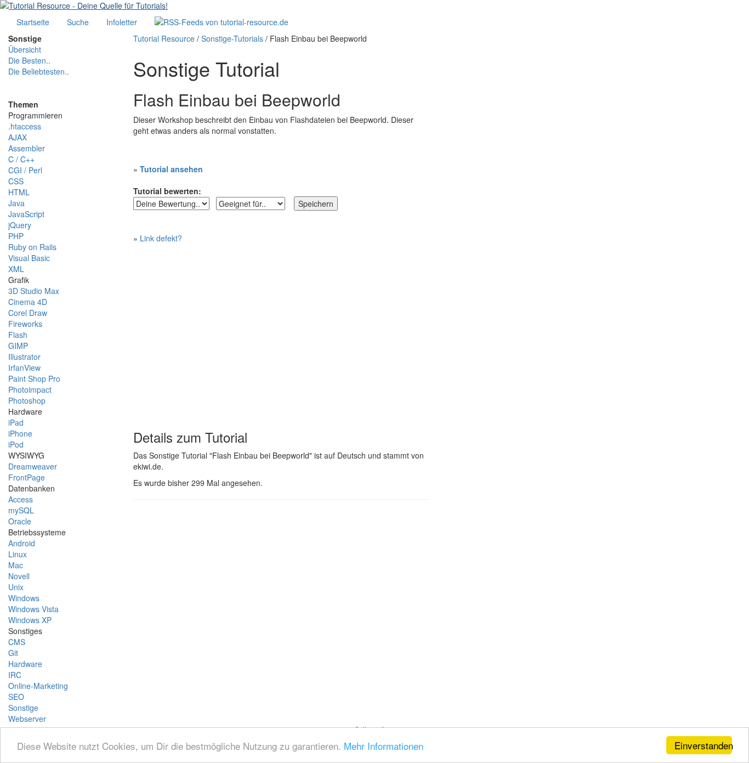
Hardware (25, 663)
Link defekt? (161, 238)
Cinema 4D (27, 301)
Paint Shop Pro (34, 378)
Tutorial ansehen (171, 168)
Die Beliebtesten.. (38, 71)
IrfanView (24, 367)
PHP (16, 235)
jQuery (19, 224)
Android (21, 543)
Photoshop (27, 400)
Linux (17, 554)
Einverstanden (703, 745)
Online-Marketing (38, 685)
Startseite (32, 21)
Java (16, 202)
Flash (17, 334)
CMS (16, 641)
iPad (16, 422)
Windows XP (30, 619)
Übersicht (24, 49)
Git (13, 652)
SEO (16, 696)
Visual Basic (29, 257)
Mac (15, 564)
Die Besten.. (29, 60)
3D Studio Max (33, 290)
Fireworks (25, 323)
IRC (14, 674)
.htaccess (24, 126)
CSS (16, 181)
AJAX (17, 137)
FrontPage (26, 477)
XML (16, 268)
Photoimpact (30, 389)
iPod (16, 444)
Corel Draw (27, 312)
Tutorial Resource (164, 38)
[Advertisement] (281, 331)
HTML (19, 191)
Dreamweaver (32, 466)
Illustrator (24, 356)
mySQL (21, 510)
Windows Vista (33, 608)
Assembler (26, 148)
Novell (19, 575)
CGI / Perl (25, 170)
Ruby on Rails (32, 246)
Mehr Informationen (383, 746)
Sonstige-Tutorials (232, 38)
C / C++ (21, 159)
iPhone (20, 433)
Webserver (27, 718)
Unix (16, 586)
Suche (78, 21)
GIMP (18, 345)
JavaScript (26, 213)
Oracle (19, 521)
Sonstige (23, 707)
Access (20, 499)
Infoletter (121, 21)
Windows (23, 597)
